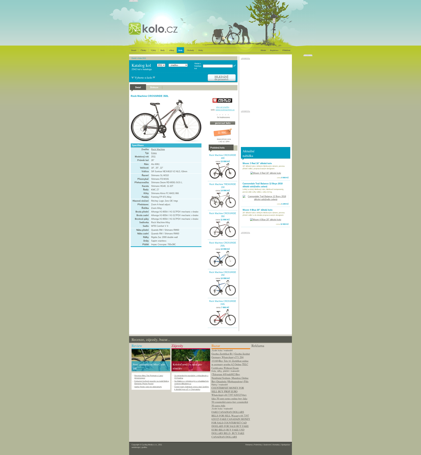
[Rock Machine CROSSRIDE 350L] (165, 140)
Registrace (274, 50)
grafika (144, 447)
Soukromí (267, 445)
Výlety (153, 50)
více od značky (222, 107)
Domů (133, 50)
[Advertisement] (270, 368)
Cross (154, 153)
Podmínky (258, 445)
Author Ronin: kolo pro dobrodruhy (148, 387)
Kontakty (276, 445)
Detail (138, 87)
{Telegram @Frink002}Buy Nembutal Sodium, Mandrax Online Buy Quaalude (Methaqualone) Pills (229, 378)
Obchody (190, 50)
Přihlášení (286, 50)
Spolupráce (285, 445)
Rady (163, 50)
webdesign (136, 447)
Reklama (248, 445)
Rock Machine (158, 149)
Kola (180, 50)
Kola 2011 (142, 58)
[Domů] (162, 32)
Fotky (200, 50)
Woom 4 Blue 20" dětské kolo (257, 210)
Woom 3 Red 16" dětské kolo (257, 163)
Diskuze (154, 87)
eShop (171, 50)
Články (143, 50)
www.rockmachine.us (225, 110)
